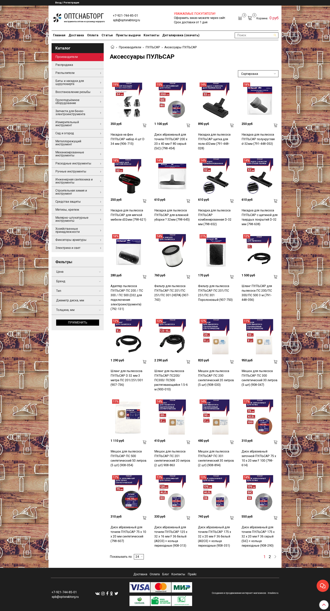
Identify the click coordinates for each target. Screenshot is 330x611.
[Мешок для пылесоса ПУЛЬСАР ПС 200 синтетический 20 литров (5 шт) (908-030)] (216, 337)
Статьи (107, 35)
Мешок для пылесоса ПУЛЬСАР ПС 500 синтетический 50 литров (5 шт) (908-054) (128, 458)
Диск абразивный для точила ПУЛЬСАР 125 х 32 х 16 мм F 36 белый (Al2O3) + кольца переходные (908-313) (170, 536)
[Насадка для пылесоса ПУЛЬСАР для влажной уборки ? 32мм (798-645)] (172, 176)
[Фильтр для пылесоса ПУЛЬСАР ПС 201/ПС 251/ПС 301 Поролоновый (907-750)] (216, 252)
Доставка (76, 35)
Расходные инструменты (73, 163)
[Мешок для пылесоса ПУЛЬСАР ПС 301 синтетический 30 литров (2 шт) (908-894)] (216, 417)
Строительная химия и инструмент (71, 192)
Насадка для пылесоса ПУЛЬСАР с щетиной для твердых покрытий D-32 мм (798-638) (259, 217)
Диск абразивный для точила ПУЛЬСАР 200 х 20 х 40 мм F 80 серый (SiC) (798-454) (170, 141)
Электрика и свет (67, 248)
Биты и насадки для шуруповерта (69, 82)
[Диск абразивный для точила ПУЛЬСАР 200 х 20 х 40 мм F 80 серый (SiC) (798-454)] (172, 101)
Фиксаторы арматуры (71, 240)
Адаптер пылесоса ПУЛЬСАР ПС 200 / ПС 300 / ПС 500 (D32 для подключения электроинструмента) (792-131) (127, 297)
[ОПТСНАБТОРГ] (79, 17)
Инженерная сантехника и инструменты (74, 181)
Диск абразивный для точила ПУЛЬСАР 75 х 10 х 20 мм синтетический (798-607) (128, 534)
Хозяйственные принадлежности (67, 230)
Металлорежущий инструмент (68, 142)
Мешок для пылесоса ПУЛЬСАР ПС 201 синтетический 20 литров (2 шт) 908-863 (172, 458)
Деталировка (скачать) (181, 35)
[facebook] (107, 593)
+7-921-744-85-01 (125, 15)
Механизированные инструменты (69, 154)
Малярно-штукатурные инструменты (71, 219)
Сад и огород (64, 133)
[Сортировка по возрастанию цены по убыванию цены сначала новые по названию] (258, 73)
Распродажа (64, 65)
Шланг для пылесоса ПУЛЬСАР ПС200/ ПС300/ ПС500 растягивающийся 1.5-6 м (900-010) (171, 380)
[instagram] (103, 593)
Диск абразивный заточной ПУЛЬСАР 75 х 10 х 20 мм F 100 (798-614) (259, 458)
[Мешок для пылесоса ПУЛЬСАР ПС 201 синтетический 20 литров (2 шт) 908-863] (172, 417)
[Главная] (112, 47)
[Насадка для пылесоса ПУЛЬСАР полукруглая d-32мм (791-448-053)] (260, 101)
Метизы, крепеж (67, 209)
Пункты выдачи (128, 35)
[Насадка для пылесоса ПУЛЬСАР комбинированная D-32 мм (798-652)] (216, 176)
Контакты (151, 35)
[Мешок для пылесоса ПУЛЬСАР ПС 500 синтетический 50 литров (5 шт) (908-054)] (129, 417)
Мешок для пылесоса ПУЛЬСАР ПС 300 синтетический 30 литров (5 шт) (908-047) (259, 378)
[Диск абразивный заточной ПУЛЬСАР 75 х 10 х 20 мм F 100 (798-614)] (260, 417)
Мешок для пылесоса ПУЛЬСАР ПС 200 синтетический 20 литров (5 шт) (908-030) (216, 378)
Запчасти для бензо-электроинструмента (70, 112)
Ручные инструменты (70, 171)
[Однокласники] (111, 593)
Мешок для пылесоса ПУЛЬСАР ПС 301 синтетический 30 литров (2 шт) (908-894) (216, 458)
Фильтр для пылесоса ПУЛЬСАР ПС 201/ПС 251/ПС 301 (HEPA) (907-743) (171, 293)
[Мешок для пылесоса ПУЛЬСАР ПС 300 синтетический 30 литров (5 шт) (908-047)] (260, 337)
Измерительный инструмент (67, 123)
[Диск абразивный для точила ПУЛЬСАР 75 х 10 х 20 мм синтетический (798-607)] (129, 493)
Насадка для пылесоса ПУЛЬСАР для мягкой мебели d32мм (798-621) (128, 215)
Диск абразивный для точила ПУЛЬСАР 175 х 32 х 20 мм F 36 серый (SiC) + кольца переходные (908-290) (258, 536)
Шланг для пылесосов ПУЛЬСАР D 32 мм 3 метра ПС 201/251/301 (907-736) (127, 378)
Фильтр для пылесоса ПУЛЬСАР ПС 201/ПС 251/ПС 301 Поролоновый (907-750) (215, 293)
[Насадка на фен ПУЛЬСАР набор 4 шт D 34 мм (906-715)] (129, 101)
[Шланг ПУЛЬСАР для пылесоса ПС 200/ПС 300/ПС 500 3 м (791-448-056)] (260, 252)
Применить (77, 322)
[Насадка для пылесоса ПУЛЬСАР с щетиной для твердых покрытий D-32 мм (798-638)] (260, 176)
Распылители (64, 73)
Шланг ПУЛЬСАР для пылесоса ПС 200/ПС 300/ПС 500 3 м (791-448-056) (257, 293)
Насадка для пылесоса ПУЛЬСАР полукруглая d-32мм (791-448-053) (258, 139)
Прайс (192, 574)
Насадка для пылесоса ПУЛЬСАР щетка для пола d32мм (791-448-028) (214, 141)
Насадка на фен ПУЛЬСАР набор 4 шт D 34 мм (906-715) (127, 139)
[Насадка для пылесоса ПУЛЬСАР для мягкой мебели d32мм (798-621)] (129, 176)
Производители (130, 47)
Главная (59, 35)
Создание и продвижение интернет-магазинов (239, 593)
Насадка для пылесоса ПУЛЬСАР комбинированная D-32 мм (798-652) (214, 217)
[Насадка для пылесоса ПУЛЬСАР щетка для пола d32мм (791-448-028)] (216, 101)
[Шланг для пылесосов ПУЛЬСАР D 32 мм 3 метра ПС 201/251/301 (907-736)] (129, 337)
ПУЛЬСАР (153, 47)
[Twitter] (116, 593)
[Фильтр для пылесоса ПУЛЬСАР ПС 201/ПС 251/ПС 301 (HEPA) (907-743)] (172, 252)
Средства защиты (68, 201)
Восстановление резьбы (73, 92)
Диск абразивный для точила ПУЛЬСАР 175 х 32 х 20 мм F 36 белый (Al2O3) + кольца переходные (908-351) (214, 536)
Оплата (93, 35)
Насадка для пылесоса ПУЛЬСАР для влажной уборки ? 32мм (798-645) (172, 215)
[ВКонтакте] (97, 593)
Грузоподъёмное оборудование (67, 101)
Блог (165, 574)
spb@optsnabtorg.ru (126, 20)
